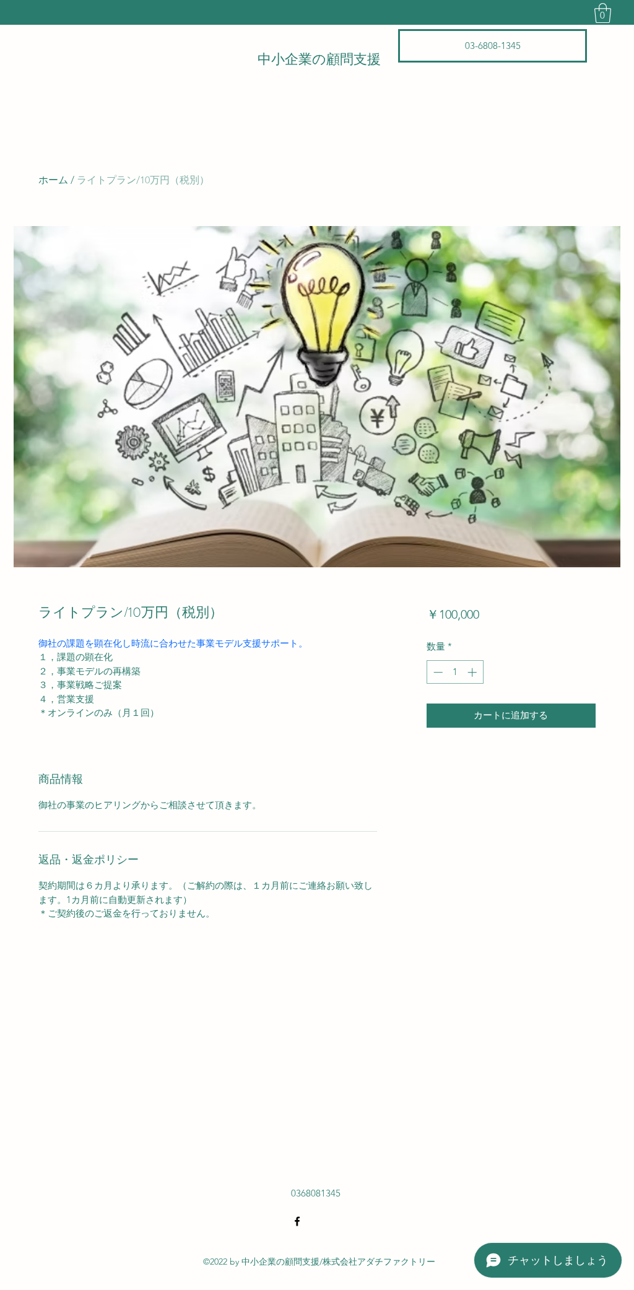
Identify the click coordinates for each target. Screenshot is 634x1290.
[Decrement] (436, 672)
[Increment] (473, 672)
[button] (602, 13)
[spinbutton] (455, 672)
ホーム (53, 180)
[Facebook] (297, 1221)
